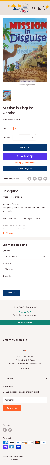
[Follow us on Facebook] (5, 430)
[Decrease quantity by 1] (16, 137)
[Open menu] (4, 8)
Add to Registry (25, 168)
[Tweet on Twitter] (40, 179)
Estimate (11, 293)
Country (6, 251)
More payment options (25, 162)
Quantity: (7, 137)
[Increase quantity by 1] (33, 137)
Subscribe (12, 408)
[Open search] (33, 8)
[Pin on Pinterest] (35, 179)
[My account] (39, 8)
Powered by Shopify (10, 459)
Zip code (7, 276)
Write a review (25, 322)
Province (7, 263)
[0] (45, 8)
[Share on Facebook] (29, 179)
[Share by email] (45, 179)
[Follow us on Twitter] (10, 430)
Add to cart (25, 147)
